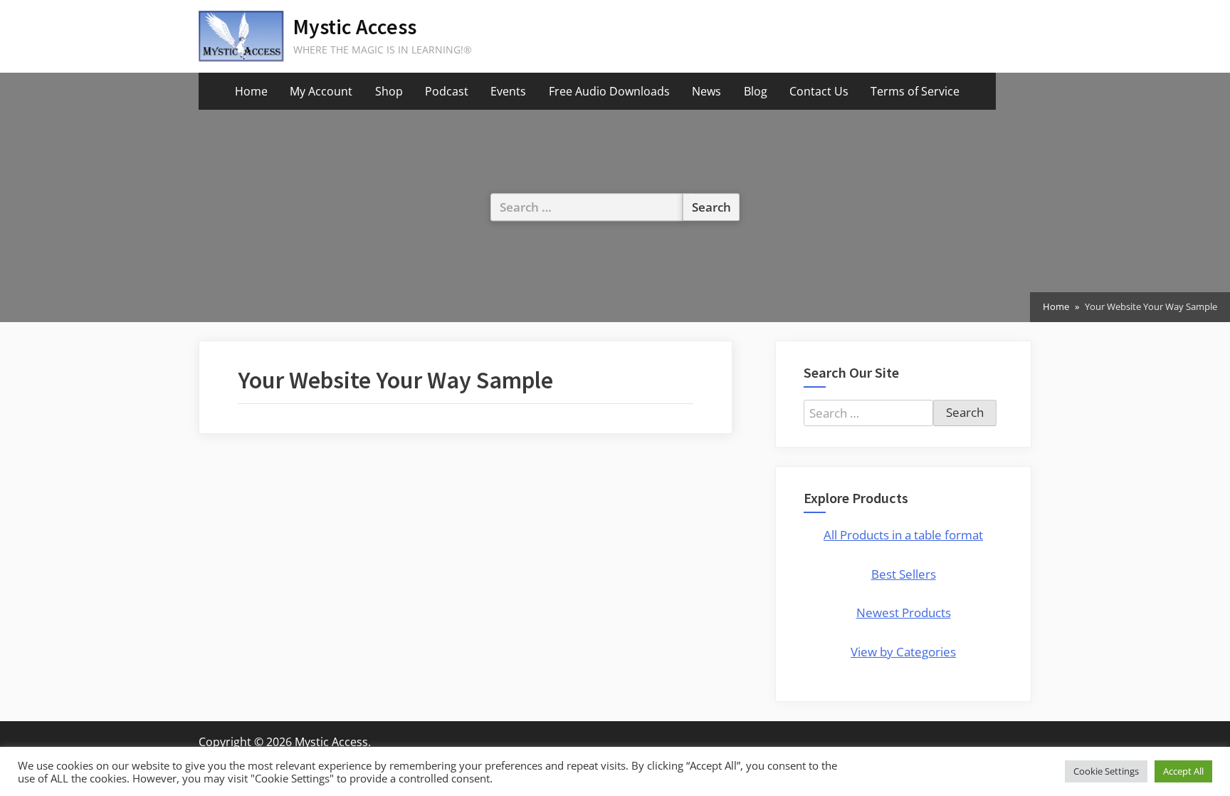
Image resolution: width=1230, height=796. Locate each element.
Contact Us (818, 91)
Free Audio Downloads (609, 91)
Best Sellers (903, 574)
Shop (389, 91)
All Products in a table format (903, 535)
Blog (755, 91)
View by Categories (903, 651)
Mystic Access (354, 27)
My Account (321, 91)
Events (508, 91)
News (706, 91)
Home (251, 91)
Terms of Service (915, 91)
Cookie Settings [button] (1106, 771)
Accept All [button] (1183, 771)
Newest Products (903, 612)
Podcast (446, 91)
